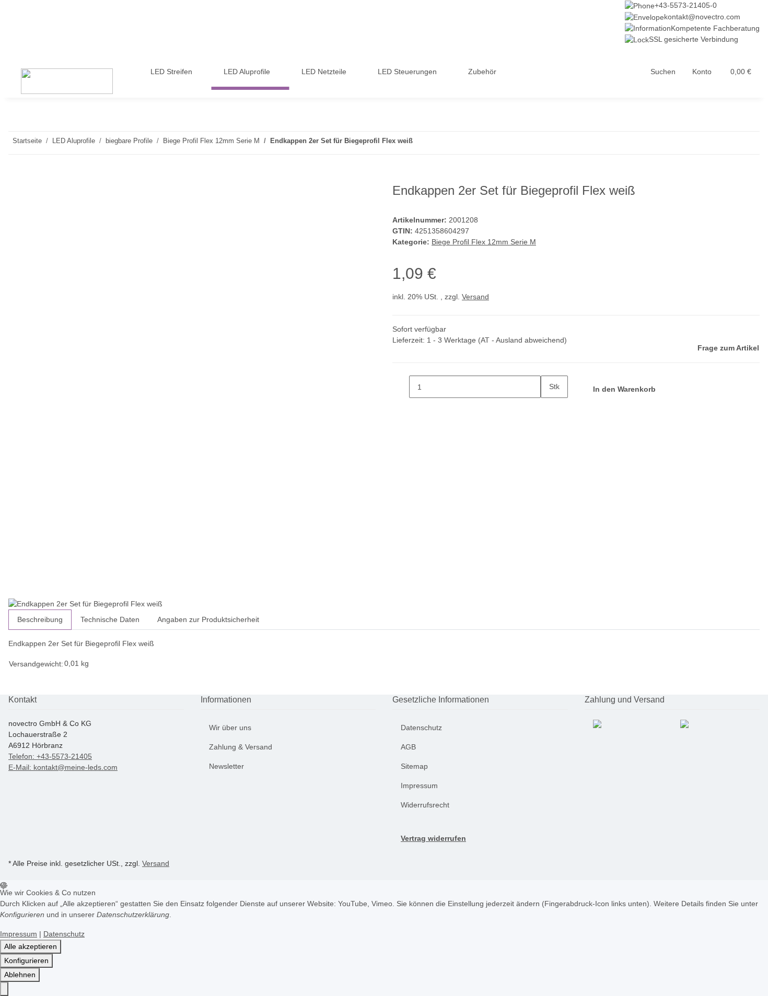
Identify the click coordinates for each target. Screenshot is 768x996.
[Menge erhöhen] (549, 409)
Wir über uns (230, 727)
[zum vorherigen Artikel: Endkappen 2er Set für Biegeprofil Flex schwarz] (440, 143)
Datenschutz (421, 727)
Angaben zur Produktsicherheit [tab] (208, 619)
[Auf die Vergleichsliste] (16, 217)
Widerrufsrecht (425, 805)
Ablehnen (20, 974)
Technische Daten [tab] (109, 619)
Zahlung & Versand (240, 747)
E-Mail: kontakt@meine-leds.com (63, 767)
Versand (475, 296)
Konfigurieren (26, 960)
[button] (663, 72)
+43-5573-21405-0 (686, 5)
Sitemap (414, 766)
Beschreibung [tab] (40, 619)
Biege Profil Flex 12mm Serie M (484, 242)
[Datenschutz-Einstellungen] (4, 989)
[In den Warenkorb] (16, 177)
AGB (408, 747)
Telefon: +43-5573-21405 (50, 756)
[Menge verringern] (400, 387)
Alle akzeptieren (30, 946)
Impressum (419, 785)
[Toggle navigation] (21, 54)
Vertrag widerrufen (433, 838)
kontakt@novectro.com (702, 17)
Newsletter (226, 766)
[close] (16, 194)
